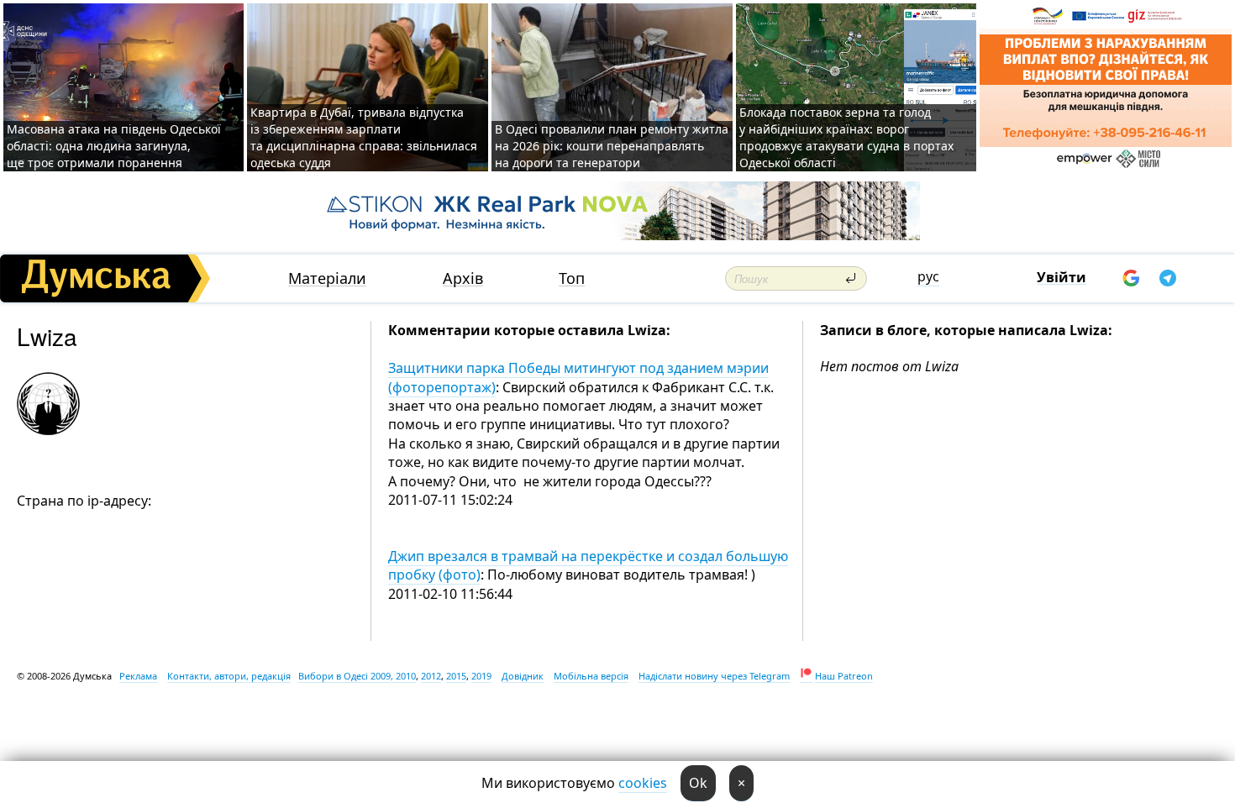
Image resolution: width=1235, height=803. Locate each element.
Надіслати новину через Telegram (714, 675)
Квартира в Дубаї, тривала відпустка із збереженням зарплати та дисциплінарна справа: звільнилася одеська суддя (363, 137)
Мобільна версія (591, 675)
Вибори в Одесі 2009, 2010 (357, 675)
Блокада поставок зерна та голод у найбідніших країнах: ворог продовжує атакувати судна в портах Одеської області (846, 137)
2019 (481, 675)
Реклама (138, 675)
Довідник (523, 675)
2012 (431, 675)
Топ (572, 278)
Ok (698, 783)
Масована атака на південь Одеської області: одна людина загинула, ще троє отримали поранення (114, 146)
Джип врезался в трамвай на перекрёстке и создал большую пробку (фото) (588, 565)
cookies (642, 783)
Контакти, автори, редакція (229, 675)
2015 (456, 675)
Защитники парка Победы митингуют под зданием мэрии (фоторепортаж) (578, 377)
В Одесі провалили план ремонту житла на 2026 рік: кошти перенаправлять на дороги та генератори (611, 146)
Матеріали (327, 278)
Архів (463, 278)
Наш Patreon (844, 675)
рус (928, 276)
